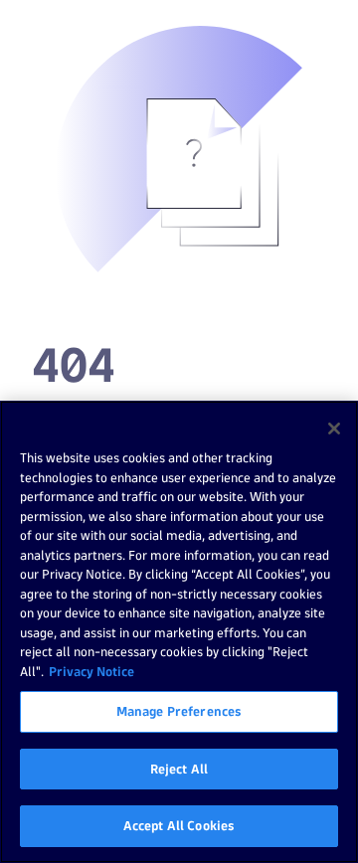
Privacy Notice (91, 671)
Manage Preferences (179, 711)
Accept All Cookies (179, 825)
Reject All (179, 769)
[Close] (334, 428)
